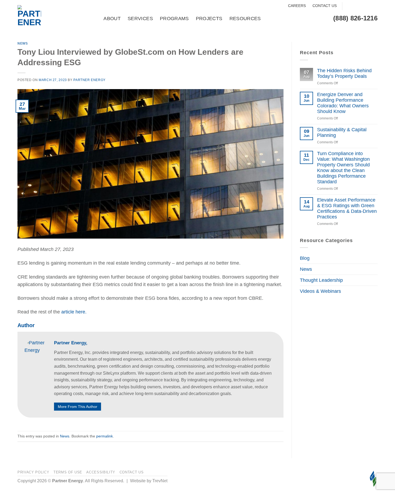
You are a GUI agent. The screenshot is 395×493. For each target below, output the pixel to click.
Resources (245, 18)
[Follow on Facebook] (348, 6)
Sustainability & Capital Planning (342, 132)
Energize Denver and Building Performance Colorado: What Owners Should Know (343, 103)
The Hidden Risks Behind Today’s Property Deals (344, 73)
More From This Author (77, 406)
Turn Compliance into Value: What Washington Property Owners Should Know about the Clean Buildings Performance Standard (343, 168)
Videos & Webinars (320, 291)
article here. (74, 312)
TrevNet (159, 481)
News (22, 43)
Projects (209, 18)
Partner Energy (89, 80)
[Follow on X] (365, 6)
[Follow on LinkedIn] (373, 6)
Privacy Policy (33, 472)
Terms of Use (67, 472)
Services (140, 18)
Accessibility (100, 472)
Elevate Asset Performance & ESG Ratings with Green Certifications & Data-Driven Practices (347, 208)
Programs (174, 18)
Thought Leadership (321, 280)
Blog (305, 258)
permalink (104, 436)
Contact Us (325, 5)
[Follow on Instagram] (357, 6)
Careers (297, 5)
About (112, 18)
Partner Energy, (70, 342)
